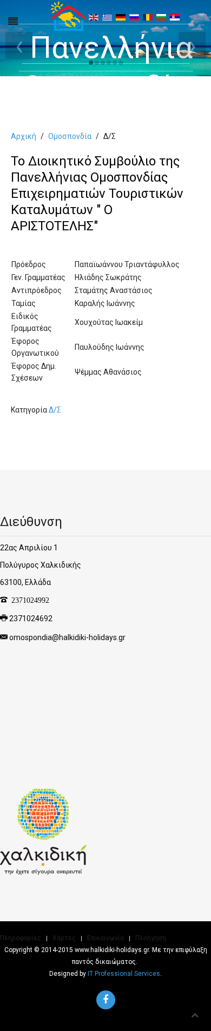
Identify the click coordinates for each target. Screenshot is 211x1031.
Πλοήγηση (150, 938)
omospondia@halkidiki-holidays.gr (67, 637)
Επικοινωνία (105, 938)
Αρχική (23, 136)
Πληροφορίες (20, 938)
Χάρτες (64, 938)
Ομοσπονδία (69, 136)
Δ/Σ (55, 409)
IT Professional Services (124, 973)
